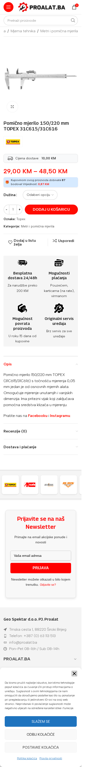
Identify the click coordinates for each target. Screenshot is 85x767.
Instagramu (60, 415)
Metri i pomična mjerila (59, 31)
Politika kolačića (27, 758)
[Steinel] (39, 485)
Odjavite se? (48, 584)
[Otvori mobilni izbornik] (8, 7)
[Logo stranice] (41, 6)
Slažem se (41, 721)
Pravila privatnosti (50, 758)
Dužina (10, 195)
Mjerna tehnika (23, 31)
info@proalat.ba (23, 642)
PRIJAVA (41, 568)
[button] (74, 673)
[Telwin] (20, 485)
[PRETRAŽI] (73, 20)
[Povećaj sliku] (12, 106)
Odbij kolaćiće (41, 734)
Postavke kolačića (41, 747)
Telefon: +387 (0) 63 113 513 (32, 636)
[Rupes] (78, 485)
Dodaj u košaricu (51, 209)
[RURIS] (58, 485)
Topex (21, 219)
